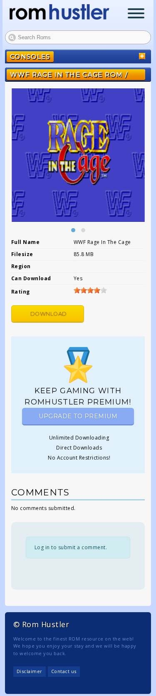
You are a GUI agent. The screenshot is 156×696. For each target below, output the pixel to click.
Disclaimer (29, 671)
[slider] (90, 290)
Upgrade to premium (78, 416)
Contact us (64, 671)
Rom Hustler (59, 12)
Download (48, 314)
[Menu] (136, 14)
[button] (73, 230)
